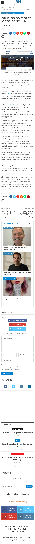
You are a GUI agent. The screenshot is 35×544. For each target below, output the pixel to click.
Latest (18, 440)
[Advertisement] (17, 406)
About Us (13, 526)
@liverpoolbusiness (21, 494)
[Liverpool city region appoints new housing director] (18, 236)
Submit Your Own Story (25, 526)
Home (7, 526)
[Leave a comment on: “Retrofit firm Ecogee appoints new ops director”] (21, 436)
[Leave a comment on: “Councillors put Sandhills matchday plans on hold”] (21, 449)
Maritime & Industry (17, 454)
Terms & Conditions (17, 532)
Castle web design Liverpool (22, 540)
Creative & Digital (17, 13)
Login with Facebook (18, 321)
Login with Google (19, 325)
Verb (15, 105)
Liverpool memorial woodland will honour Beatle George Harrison (8, 214)
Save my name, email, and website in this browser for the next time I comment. (16, 368)
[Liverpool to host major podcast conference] (18, 286)
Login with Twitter (18, 329)
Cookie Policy (12, 529)
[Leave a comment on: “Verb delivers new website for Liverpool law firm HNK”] (3, 29)
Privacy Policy (22, 529)
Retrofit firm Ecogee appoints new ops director (17, 433)
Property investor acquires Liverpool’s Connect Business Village (27, 214)
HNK (8, 94)
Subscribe (29, 486)
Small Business (17, 429)
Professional (6, 13)
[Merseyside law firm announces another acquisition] (18, 261)
